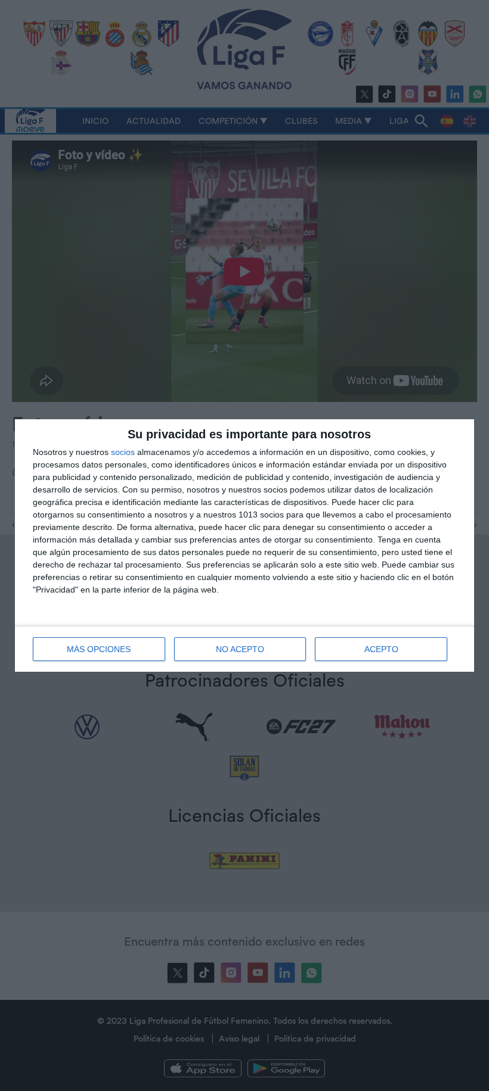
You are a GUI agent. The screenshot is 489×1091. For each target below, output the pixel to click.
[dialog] (244, 545)
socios (123, 452)
